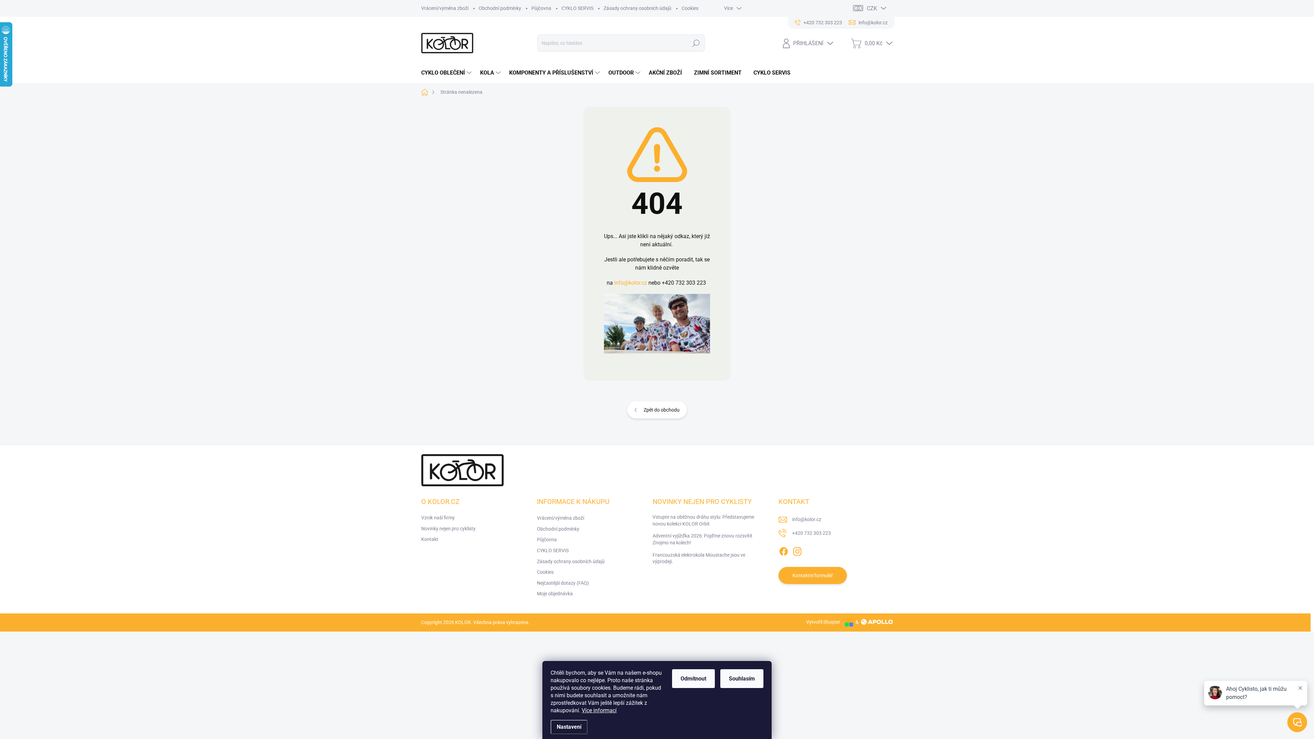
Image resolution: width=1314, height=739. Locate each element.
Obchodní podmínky (500, 8)
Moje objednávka (555, 593)
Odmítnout (693, 678)
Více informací (599, 710)
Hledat (696, 43)
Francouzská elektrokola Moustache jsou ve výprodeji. (699, 558)
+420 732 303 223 (811, 533)
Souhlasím (742, 678)
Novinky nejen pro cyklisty (448, 528)
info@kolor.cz (630, 283)
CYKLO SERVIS (577, 8)
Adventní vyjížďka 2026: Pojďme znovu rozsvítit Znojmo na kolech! (702, 539)
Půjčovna (541, 8)
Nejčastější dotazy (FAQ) (563, 583)
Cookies (690, 8)
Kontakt (429, 539)
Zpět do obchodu (662, 410)
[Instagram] (797, 550)
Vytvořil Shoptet (823, 622)
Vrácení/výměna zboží (444, 8)
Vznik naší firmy (438, 517)
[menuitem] (447, 73)
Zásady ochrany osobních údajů (637, 8)
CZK (872, 8)
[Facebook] (783, 550)
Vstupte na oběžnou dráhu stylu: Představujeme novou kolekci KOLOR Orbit (703, 520)
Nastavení (569, 727)
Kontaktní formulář (813, 575)
